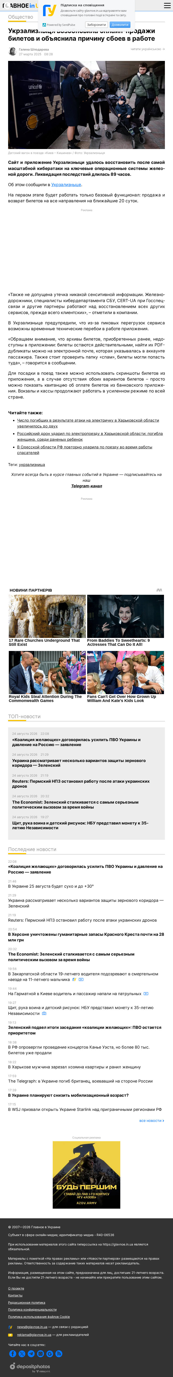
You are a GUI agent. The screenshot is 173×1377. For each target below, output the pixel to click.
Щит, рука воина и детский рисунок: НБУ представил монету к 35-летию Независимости (81, 1008)
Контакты (15, 1295)
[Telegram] (31, 1353)
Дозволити (120, 24)
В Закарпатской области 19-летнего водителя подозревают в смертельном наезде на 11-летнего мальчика (83, 974)
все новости (150, 1120)
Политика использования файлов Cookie (39, 1317)
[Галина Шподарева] (12, 54)
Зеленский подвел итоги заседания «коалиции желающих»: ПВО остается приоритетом (84, 1028)
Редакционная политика (26, 1302)
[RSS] (58, 1353)
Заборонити (96, 24)
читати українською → (148, 49)
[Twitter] (21, 1353)
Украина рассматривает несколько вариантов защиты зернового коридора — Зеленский (86, 900)
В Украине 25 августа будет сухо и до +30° (51, 884)
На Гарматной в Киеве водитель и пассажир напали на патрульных (75, 991)
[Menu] (167, 5)
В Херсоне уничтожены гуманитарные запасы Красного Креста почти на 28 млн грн (86, 934)
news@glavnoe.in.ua (32, 1327)
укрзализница (32, 464)
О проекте (16, 1288)
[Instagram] (40, 1353)
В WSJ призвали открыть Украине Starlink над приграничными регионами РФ (85, 1107)
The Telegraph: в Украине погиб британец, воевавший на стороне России (80, 1078)
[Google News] (49, 1353)
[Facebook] (12, 1353)
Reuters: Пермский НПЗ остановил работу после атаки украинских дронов (82, 917)
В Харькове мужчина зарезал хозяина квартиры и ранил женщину (74, 1065)
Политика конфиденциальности (32, 1309)
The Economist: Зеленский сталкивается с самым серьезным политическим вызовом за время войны (71, 954)
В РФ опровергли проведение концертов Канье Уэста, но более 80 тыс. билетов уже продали (79, 1047)
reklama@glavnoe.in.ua (34, 1335)
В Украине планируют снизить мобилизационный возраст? (68, 1093)
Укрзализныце (66, 184)
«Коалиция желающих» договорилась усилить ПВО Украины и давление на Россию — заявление (85, 867)
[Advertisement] (86, 250)
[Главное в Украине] (23, 6)
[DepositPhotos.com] (30, 1368)
